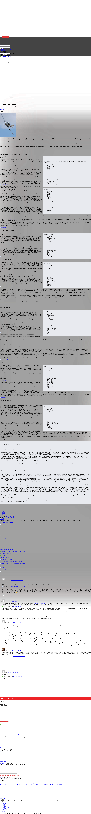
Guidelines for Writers (8, 76)
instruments (80, 783)
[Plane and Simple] (8, 745)
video (57, 784)
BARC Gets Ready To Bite (5, 553)
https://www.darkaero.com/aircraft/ (41, 603)
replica (33, 784)
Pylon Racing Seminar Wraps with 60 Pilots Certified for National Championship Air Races (19, 538)
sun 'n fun (48, 784)
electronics (49, 783)
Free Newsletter (5, 40)
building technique (20, 783)
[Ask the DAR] (8, 759)
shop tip (42, 784)
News (5, 79)
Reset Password (7, 75)
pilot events (15, 784)
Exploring (6, 68)
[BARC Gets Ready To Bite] (12, 551)
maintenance (3, 784)
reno (31, 784)
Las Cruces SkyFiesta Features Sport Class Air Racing (11, 569)
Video (5, 82)
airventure (6, 783)
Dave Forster (2, 109)
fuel (63, 783)
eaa (38, 783)
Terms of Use (4, 809)
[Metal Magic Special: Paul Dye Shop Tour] (8, 773)
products (19, 784)
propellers (23, 784)
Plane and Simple (4, 747)
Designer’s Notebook (8, 70)
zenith (60, 784)
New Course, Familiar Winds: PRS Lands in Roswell (11, 561)
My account (4, 39)
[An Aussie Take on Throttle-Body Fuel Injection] (8, 731)
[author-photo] (3, 518)
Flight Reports (6, 66)
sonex (45, 784)
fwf (64, 783)
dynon (36, 783)
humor (77, 783)
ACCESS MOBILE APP (4, 705)
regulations (28, 784)
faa (57, 783)
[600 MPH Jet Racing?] (3, 555)
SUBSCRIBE (6, 72)
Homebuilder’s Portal (8, 84)
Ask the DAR (3, 761)
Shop (3, 95)
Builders (3, 83)
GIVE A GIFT (2, 704)
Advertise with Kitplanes (8, 77)
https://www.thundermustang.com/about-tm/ (25, 660)
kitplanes (87, 783)
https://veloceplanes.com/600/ (43, 613)
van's (55, 784)
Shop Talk (6, 69)
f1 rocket (3, 511)
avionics (12, 783)
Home (3, 64)
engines (54, 783)
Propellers (6, 92)
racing (3, 514)
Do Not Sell (4, 811)
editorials (40, 783)
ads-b (1, 783)
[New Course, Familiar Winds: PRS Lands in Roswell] (6, 559)
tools (52, 784)
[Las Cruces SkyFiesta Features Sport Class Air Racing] (4, 567)
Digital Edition (6, 71)
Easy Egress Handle (4, 574)
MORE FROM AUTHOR (12, 522)
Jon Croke (2, 749)
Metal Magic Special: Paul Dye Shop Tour (9, 775)
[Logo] (4, 62)
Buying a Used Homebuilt (8, 89)
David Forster (10, 586)
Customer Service (7, 74)
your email (12, 53)
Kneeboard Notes (7, 81)
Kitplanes (1, 777)
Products (6, 93)
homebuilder (73, 783)
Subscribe (4, 38)
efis (42, 783)
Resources (4, 87)
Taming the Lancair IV (14, 219)
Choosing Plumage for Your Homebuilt (11, 517)
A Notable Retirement (10, 516)
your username (12, 45)
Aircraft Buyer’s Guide (8, 88)
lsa (89, 783)
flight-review (60, 783)
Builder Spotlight (7, 67)
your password (12, 47)
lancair (3, 512)
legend (3, 513)
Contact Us (6, 73)
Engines (5, 90)
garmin (66, 783)
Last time (2, 138)
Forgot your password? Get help (6, 49)
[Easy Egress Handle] (13, 571)
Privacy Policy (2, 50)
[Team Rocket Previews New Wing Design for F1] (5, 531)
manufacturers (8, 784)
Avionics (5, 91)
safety (37, 784)
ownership (12, 784)
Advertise (4, 41)
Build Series (6, 86)
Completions (6, 85)
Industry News (6, 80)
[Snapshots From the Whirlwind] (5, 547)
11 (0, 112)
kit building (84, 783)
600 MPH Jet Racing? (4, 557)
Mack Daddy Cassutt (4, 565)
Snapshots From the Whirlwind (6, 549)
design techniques (31, 783)
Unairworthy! (6, 94)
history (69, 783)
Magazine (4, 65)
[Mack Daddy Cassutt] (12, 563)
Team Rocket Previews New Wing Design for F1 (10, 533)
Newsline (3, 78)
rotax (35, 784)
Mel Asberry (2, 763)
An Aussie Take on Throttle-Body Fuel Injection (11, 734)
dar (26, 783)
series (39, 784)
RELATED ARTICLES (4, 522)
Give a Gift (4, 42)
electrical (45, 783)
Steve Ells (2, 736)
